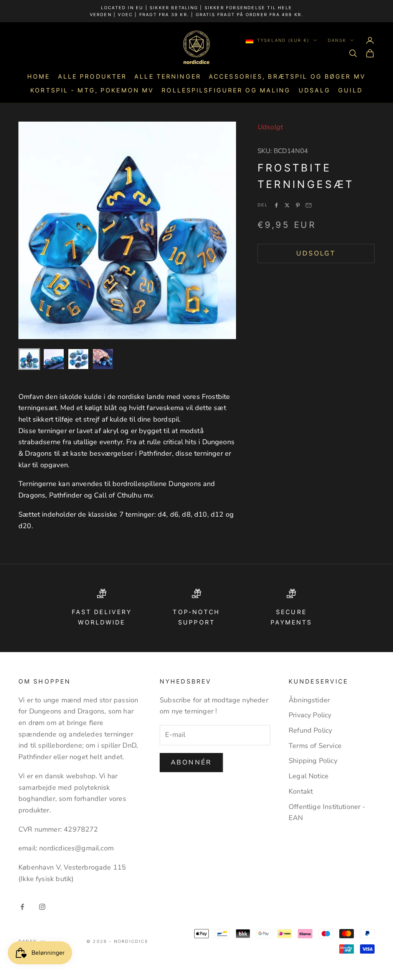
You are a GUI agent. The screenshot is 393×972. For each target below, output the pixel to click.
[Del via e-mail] (308, 205)
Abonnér (191, 762)
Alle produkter (92, 76)
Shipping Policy (313, 760)
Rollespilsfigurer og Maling (226, 90)
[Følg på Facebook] (22, 907)
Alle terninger (167, 76)
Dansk (337, 40)
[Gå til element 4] (103, 359)
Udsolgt (315, 253)
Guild (350, 90)
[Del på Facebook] (276, 205)
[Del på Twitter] (287, 205)
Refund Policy (310, 730)
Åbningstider (309, 700)
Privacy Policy (310, 715)
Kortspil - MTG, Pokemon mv (92, 90)
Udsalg (315, 90)
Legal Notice (309, 776)
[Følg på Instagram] (42, 907)
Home (38, 76)
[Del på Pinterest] (298, 205)
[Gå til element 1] (29, 359)
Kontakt (301, 791)
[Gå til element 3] (78, 359)
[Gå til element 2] (53, 359)
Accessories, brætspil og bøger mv (287, 76)
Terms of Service (315, 745)
